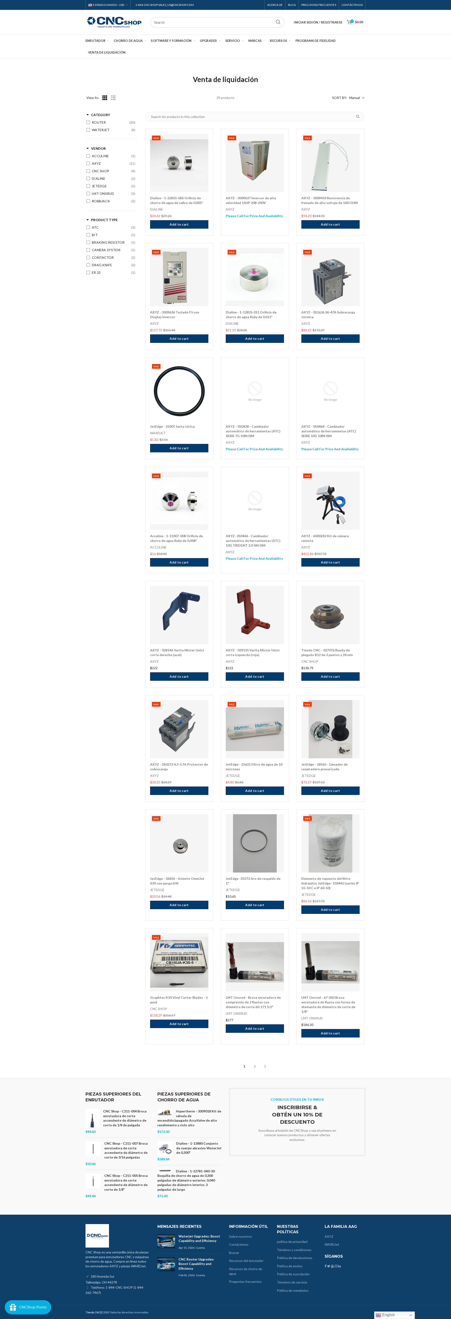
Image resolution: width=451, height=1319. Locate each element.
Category (100, 115)
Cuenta (200, 1247)
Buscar (278, 22)
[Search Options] (360, 116)
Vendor (98, 148)
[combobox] (217, 22)
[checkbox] (110, 122)
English (388, 1315)
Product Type (104, 220)
